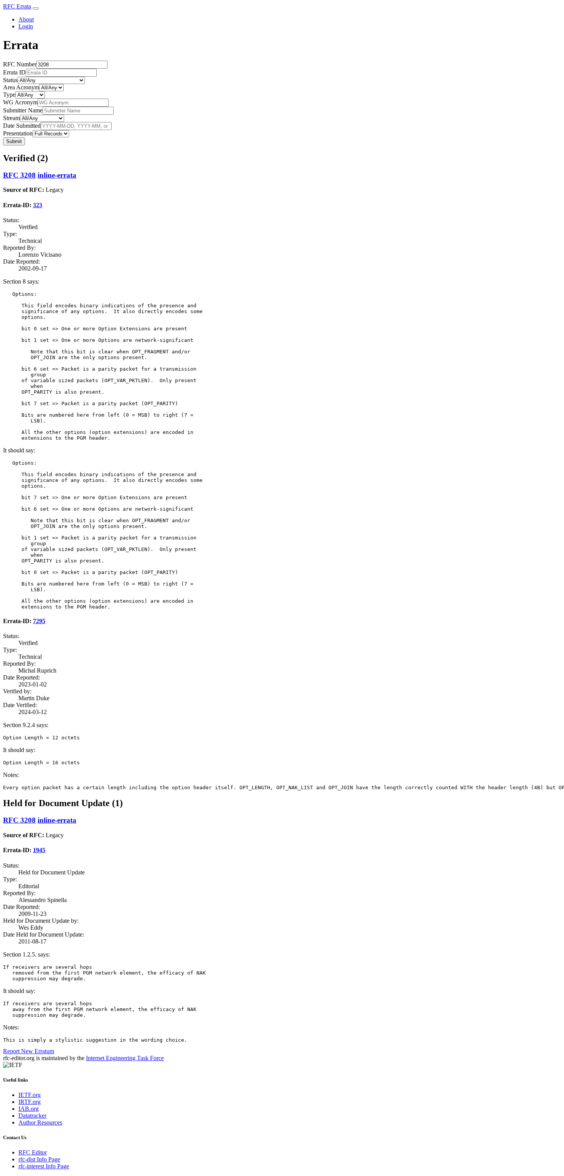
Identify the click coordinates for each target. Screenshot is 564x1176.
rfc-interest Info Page (43, 1166)
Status (10, 80)
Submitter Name (23, 110)
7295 (39, 621)
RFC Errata (17, 6)
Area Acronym (21, 87)
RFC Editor (32, 1152)
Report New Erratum (28, 1051)
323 (37, 205)
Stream (11, 118)
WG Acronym (20, 102)
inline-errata (57, 175)
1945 (39, 850)
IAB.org (28, 1108)
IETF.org (29, 1095)
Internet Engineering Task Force (125, 1058)
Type (9, 94)
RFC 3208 (19, 175)
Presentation (18, 133)
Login (25, 26)
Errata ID (14, 72)
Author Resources (40, 1122)
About (26, 19)
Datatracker (32, 1115)
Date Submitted (22, 125)
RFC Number (19, 64)
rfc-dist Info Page (39, 1159)
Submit (14, 141)
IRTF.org (29, 1101)
